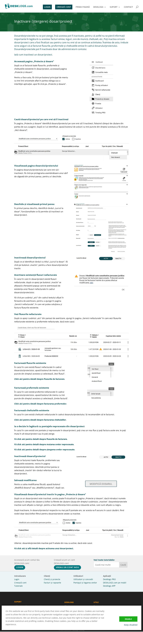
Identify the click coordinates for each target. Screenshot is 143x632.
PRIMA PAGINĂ (83, 7)
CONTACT (128, 7)
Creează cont (20, 582)
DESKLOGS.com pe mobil (114, 582)
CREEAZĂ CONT (64, 7)
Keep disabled (130, 624)
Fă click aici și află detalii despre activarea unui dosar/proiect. (44, 548)
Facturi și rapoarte (52, 582)
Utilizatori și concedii (83, 579)
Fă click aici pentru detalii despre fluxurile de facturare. (40, 439)
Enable (128, 619)
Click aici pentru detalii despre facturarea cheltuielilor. (40, 419)
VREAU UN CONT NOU (67, 567)
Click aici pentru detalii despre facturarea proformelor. (40, 403)
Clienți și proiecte (52, 579)
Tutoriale (18, 586)
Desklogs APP (109, 586)
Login (16, 579)
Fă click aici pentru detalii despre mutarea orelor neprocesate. (44, 444)
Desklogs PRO (109, 579)
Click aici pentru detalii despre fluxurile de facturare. (39, 379)
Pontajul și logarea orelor (85, 582)
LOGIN (47, 7)
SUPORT (113, 7)
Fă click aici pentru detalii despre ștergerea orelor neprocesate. (44, 449)
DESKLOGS (98, 7)
